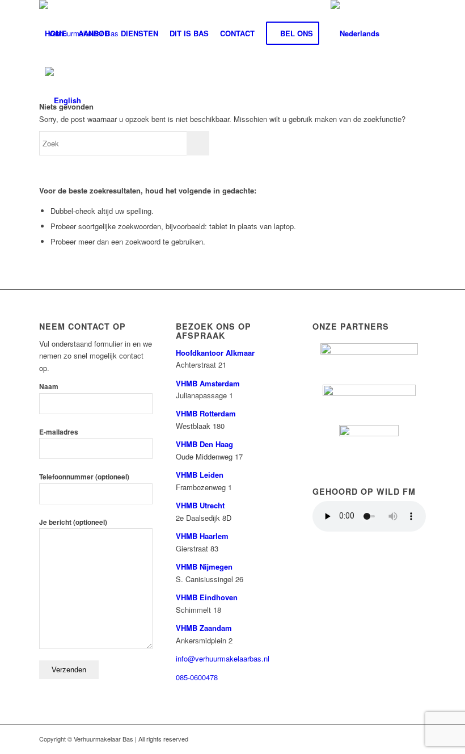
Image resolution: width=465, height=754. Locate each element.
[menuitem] (56, 33)
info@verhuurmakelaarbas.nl (222, 658)
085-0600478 (197, 677)
